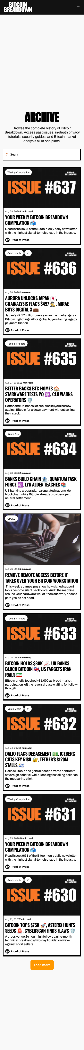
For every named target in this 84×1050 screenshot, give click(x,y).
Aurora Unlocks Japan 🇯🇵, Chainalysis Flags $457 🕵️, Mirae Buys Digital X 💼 (37, 303)
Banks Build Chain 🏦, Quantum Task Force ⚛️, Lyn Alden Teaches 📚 (41, 481)
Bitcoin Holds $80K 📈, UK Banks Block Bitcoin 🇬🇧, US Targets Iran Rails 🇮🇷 (38, 668)
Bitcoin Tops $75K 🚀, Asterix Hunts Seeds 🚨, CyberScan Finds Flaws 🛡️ (40, 927)
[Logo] (18, 7)
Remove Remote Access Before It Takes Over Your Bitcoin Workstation (41, 577)
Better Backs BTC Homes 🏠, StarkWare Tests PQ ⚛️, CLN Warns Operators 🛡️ (39, 394)
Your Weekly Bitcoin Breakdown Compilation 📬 (37, 220)
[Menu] (78, 7)
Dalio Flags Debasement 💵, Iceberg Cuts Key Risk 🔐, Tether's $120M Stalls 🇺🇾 (40, 759)
